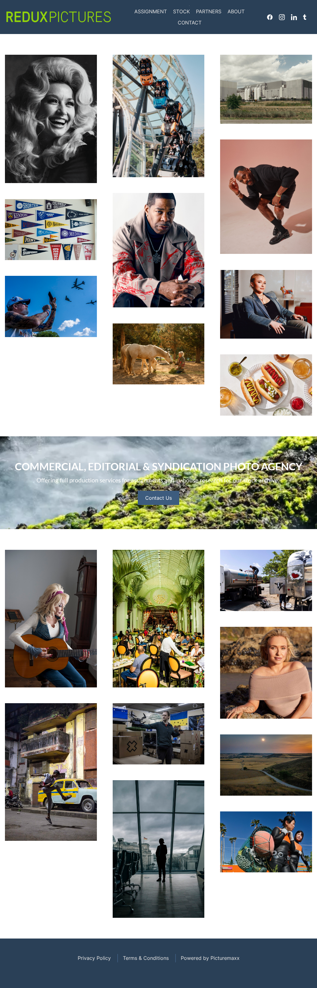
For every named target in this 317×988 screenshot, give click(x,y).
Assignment (150, 11)
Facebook (270, 17)
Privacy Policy (94, 958)
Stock (181, 11)
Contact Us (158, 498)
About (236, 11)
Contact (190, 22)
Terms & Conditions (146, 958)
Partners (208, 11)
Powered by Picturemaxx (210, 958)
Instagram (282, 17)
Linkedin (294, 17)
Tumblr (304, 17)
